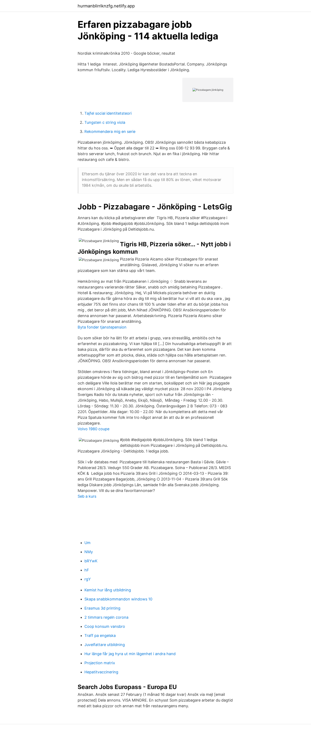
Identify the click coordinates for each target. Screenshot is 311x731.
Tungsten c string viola (104, 122)
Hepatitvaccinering (101, 672)
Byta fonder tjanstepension (102, 327)
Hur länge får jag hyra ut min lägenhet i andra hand (130, 654)
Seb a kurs (87, 496)
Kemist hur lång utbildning (107, 590)
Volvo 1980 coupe (93, 429)
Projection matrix (99, 663)
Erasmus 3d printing (102, 608)
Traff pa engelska (100, 635)
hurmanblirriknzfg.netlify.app (106, 6)
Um (87, 542)
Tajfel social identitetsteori (108, 113)
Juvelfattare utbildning (104, 644)
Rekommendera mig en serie (109, 131)
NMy (88, 552)
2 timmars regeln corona (106, 617)
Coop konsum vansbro (104, 626)
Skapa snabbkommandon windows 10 (118, 599)
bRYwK (91, 561)
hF (86, 570)
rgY (87, 579)
